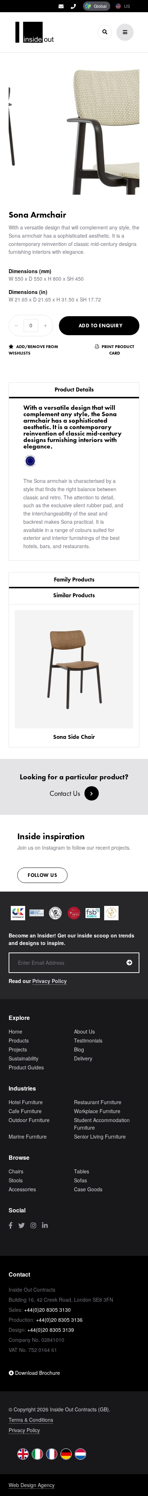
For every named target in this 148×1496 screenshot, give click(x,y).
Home (15, 1031)
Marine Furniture (28, 1136)
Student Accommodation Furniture (102, 1123)
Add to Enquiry (101, 325)
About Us (84, 1031)
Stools (16, 1180)
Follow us (42, 875)
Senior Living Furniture (100, 1136)
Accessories (22, 1189)
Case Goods (88, 1189)
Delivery (83, 1058)
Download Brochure (37, 1372)
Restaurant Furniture (97, 1102)
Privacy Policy (49, 980)
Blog (79, 1049)
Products (19, 1040)
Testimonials (88, 1040)
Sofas (80, 1180)
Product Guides (26, 1067)
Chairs (16, 1171)
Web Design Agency (32, 1484)
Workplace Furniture (97, 1111)
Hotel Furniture (26, 1102)
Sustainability (23, 1058)
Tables (81, 1171)
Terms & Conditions (31, 1419)
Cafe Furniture (25, 1111)
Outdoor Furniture (29, 1120)
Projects (18, 1049)
